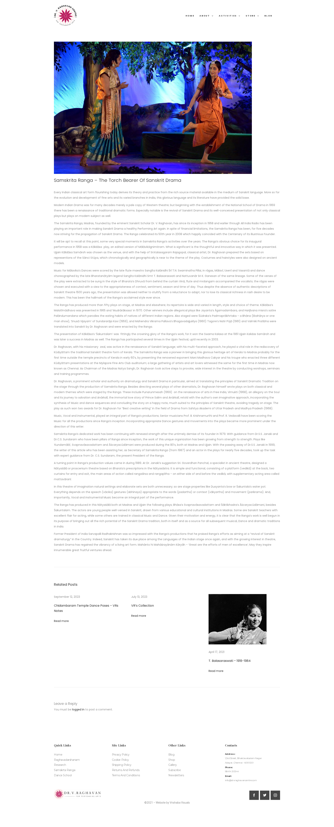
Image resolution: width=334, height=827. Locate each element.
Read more (61, 621)
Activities (228, 16)
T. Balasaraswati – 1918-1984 (230, 661)
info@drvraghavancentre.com (241, 780)
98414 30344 (232, 771)
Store (250, 16)
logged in (78, 709)
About (204, 16)
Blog (268, 16)
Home (190, 16)
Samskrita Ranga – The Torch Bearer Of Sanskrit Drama (117, 180)
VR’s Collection (142, 605)
